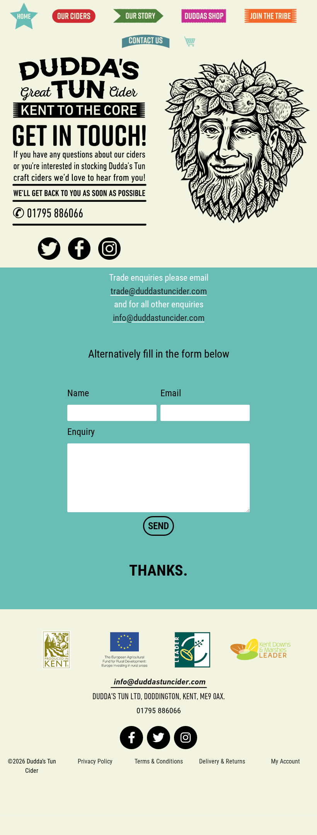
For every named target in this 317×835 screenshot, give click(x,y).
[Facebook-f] (131, 737)
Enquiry (81, 431)
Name (78, 393)
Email (170, 393)
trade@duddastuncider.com (159, 291)
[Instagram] (185, 737)
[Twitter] (158, 737)
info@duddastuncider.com (159, 318)
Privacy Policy (95, 761)
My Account (285, 761)
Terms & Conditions (159, 761)
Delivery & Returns (222, 761)
